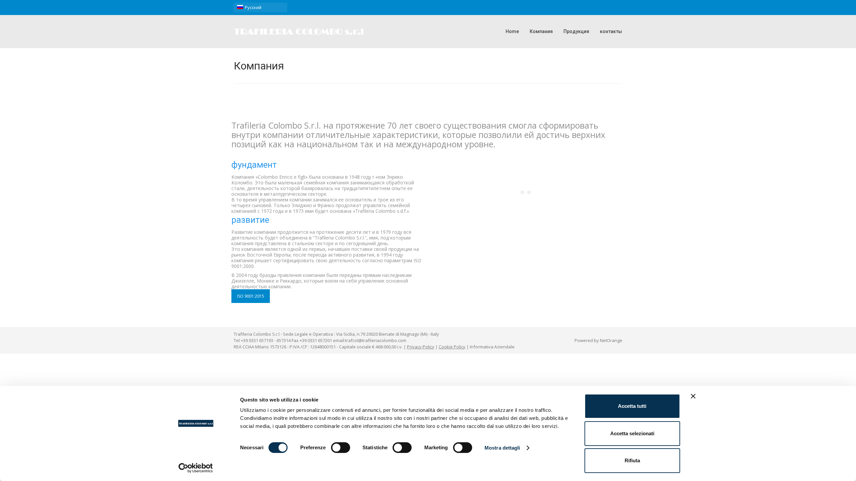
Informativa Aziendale (492, 347)
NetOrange (611, 340)
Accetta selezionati (632, 433)
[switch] (340, 447)
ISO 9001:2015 (250, 296)
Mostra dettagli (502, 448)
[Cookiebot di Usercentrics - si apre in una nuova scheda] (196, 468)
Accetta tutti (632, 406)
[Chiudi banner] (693, 396)
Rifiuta (632, 460)
